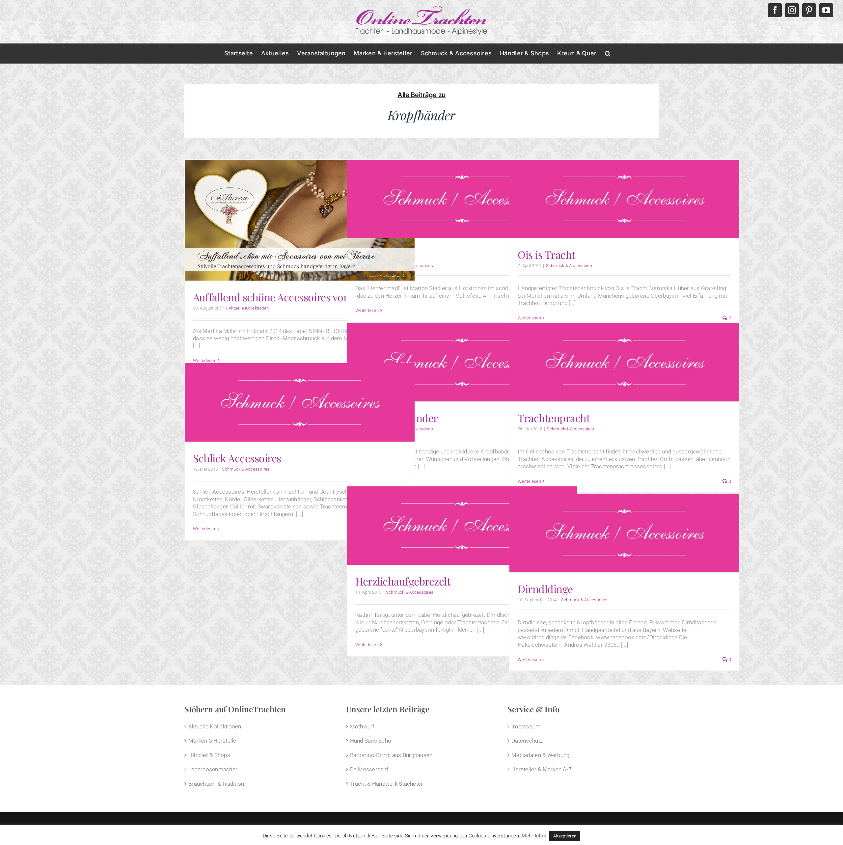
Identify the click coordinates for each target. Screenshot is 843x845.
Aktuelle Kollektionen (249, 308)
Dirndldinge (545, 589)
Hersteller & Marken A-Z (541, 769)
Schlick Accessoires (237, 458)
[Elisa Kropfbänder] (462, 362)
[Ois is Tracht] (624, 199)
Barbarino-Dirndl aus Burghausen (391, 755)
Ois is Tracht (546, 254)
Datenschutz (527, 740)
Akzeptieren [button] (564, 835)
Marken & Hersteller (213, 740)
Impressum (525, 726)
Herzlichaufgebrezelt (402, 581)
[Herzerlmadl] (462, 199)
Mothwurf (362, 726)
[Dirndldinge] (624, 533)
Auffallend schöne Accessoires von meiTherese (299, 297)
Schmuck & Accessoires (569, 265)
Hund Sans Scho (371, 740)
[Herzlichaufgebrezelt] (462, 525)
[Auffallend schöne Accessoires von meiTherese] (300, 220)
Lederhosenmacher (212, 769)
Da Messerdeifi (369, 769)
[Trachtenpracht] (624, 362)
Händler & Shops (209, 755)
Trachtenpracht (554, 418)
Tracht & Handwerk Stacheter (386, 783)
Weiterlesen (367, 310)
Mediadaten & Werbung (540, 755)
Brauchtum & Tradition (216, 783)
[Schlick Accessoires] (300, 402)
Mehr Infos (534, 836)
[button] (608, 53)
